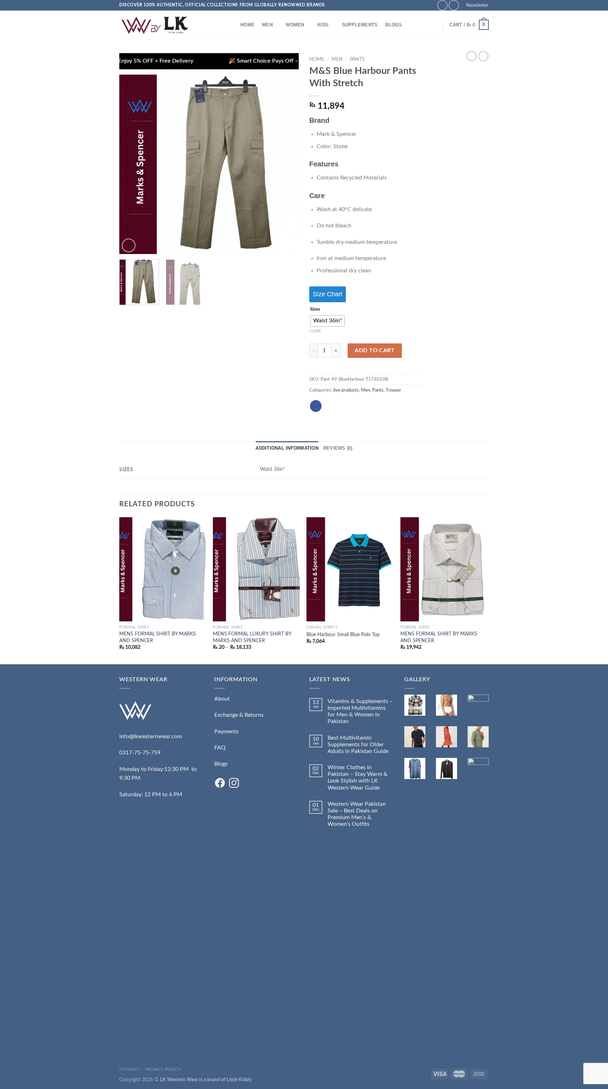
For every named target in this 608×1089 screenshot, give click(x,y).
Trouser (393, 390)
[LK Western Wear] (154, 25)
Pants (357, 59)
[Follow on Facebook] (442, 5)
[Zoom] (128, 245)
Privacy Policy (163, 1069)
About (222, 699)
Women (295, 24)
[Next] (286, 164)
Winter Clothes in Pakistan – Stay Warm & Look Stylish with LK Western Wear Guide (357, 778)
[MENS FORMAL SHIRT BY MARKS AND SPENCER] (162, 569)
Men (267, 24)
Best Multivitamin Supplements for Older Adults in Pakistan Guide (358, 744)
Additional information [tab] (286, 448)
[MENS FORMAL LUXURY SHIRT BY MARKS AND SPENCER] (256, 569)
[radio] (327, 321)
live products (346, 390)
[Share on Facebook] (316, 406)
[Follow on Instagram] (454, 5)
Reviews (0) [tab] (338, 448)
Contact (129, 1069)
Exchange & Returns (239, 715)
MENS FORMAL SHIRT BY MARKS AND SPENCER (157, 637)
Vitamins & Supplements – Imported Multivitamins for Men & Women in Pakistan (360, 711)
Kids (323, 24)
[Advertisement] (161, 947)
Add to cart (374, 350)
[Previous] (131, 164)
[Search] (230, 24)
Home (247, 24)
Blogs (393, 24)
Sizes (315, 309)
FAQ (220, 748)
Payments (226, 731)
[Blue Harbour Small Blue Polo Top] (349, 569)
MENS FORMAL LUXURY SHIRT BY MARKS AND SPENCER (252, 637)
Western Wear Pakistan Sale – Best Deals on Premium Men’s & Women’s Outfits (357, 814)
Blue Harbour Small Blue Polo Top (343, 634)
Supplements (360, 24)
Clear (315, 331)
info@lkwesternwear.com (150, 736)
